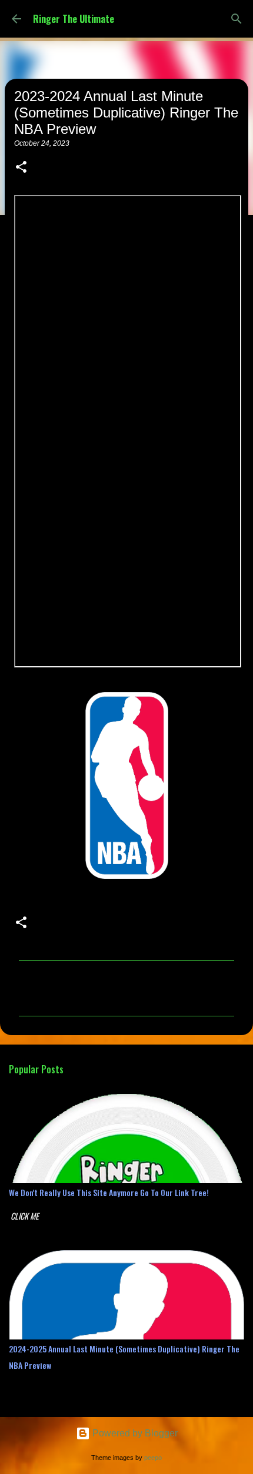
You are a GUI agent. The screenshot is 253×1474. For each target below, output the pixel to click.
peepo (153, 1457)
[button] (21, 168)
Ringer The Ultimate (73, 19)
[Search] (236, 19)
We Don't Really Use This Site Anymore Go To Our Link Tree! (109, 1192)
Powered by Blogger (134, 1433)
